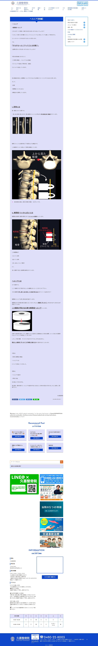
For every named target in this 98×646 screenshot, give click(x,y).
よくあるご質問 (71, 34)
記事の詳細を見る (18, 436)
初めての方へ (18, 9)
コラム (64, 9)
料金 (44, 9)
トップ (12, 9)
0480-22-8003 (54, 637)
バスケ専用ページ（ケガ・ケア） (53, 9)
